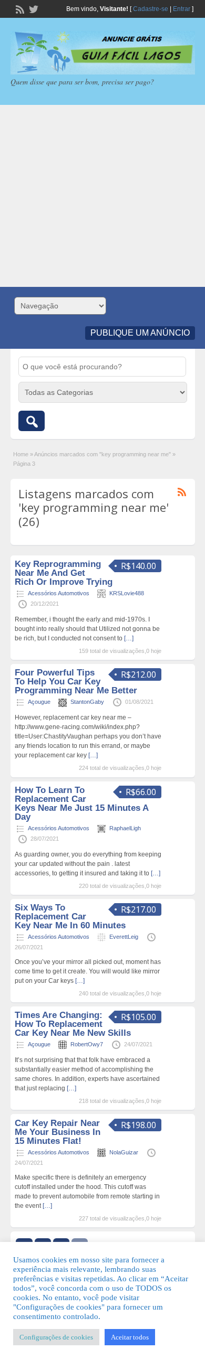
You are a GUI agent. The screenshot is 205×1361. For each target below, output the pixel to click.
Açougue (39, 702)
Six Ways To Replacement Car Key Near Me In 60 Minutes (70, 916)
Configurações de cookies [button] (56, 1337)
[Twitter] (32, 8)
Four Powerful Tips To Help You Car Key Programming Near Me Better (76, 681)
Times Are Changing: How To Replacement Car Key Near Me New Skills (73, 1024)
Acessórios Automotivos (58, 593)
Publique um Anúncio (140, 332)
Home (20, 454)
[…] (129, 638)
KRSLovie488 (126, 593)
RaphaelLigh (125, 828)
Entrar (181, 9)
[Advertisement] (102, 196)
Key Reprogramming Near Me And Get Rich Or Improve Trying (63, 573)
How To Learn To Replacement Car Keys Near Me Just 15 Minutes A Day (81, 803)
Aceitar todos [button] (130, 1337)
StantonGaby (87, 702)
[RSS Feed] (19, 8)
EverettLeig (123, 937)
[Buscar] (31, 421)
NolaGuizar (123, 1152)
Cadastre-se (150, 9)
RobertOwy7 (86, 1044)
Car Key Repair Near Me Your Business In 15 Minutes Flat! (57, 1132)
